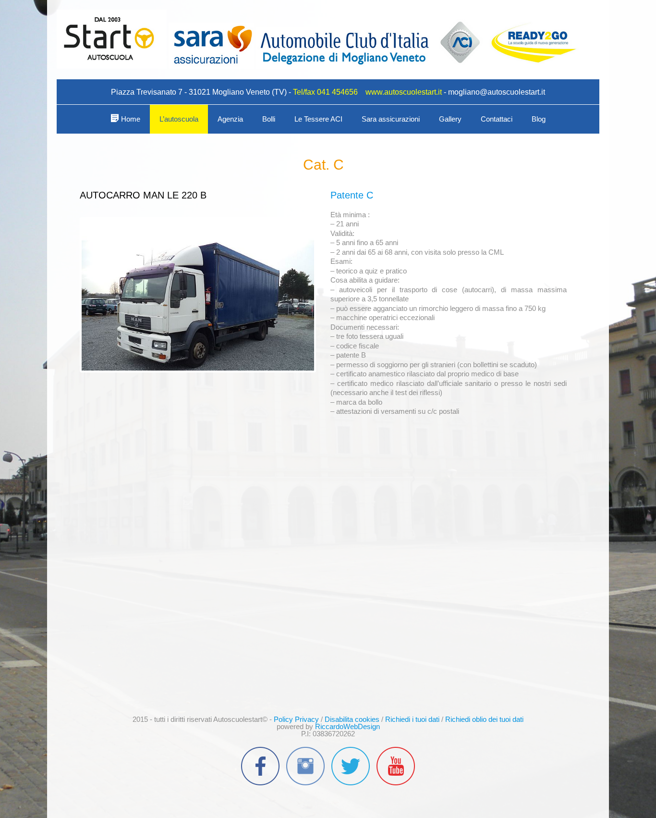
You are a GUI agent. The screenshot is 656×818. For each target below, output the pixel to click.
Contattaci (496, 119)
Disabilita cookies (352, 719)
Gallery (450, 119)
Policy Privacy (296, 719)
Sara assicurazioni (391, 119)
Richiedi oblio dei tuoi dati (484, 719)
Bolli (268, 119)
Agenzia (230, 119)
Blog (539, 119)
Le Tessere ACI (318, 119)
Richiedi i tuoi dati (412, 719)
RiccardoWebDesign (347, 726)
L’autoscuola (178, 119)
